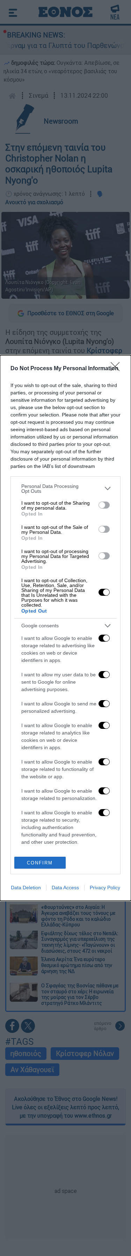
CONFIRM (40, 862)
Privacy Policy (105, 887)
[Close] (117, 368)
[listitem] (65, 489)
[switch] (104, 505)
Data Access (65, 887)
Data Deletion (26, 887)
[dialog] (65, 628)
